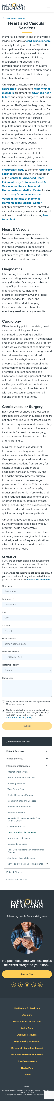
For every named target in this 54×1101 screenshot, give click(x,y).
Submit (27, 726)
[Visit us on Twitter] (33, 984)
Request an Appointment (19, 806)
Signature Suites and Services (21, 801)
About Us (27, 1015)
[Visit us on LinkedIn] (13, 984)
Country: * (7, 625)
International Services (15, 18)
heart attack (9, 88)
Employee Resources (27, 1034)
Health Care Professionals (27, 1008)
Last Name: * (8, 599)
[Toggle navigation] (49, 6)
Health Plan (27, 1068)
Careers (27, 1074)
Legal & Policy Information (27, 1041)
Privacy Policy (26, 717)
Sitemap (27, 1086)
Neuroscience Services (18, 838)
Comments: (7, 678)
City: (4, 612)
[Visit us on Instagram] (40, 984)
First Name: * (8, 586)
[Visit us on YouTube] (27, 984)
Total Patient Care (16, 789)
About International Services (21, 777)
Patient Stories (14, 872)
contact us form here (38, 579)
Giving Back (27, 1028)
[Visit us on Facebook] (20, 984)
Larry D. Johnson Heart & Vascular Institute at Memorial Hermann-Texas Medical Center (22, 199)
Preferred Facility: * (11, 665)
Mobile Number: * (10, 651)
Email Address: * (10, 638)
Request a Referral (16, 812)
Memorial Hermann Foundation (27, 1054)
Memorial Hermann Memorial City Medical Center (23, 819)
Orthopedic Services (17, 844)
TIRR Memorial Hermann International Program (25, 851)
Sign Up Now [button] (27, 974)
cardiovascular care (38, 41)
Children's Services (16, 826)
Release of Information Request (27, 1048)
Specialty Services (16, 783)
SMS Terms (11, 717)
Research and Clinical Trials (27, 1021)
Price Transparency (27, 1061)
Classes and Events (16, 879)
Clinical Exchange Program (20, 795)
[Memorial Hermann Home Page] (13, 6)
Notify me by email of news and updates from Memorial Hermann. (28, 702)
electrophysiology (13, 169)
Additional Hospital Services (21, 858)
